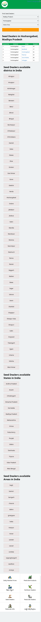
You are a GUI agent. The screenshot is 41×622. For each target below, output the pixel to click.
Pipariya (24, 55)
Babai (23, 46)
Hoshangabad (26, 52)
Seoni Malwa (25, 57)
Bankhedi (24, 49)
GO (20, 30)
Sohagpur (24, 60)
